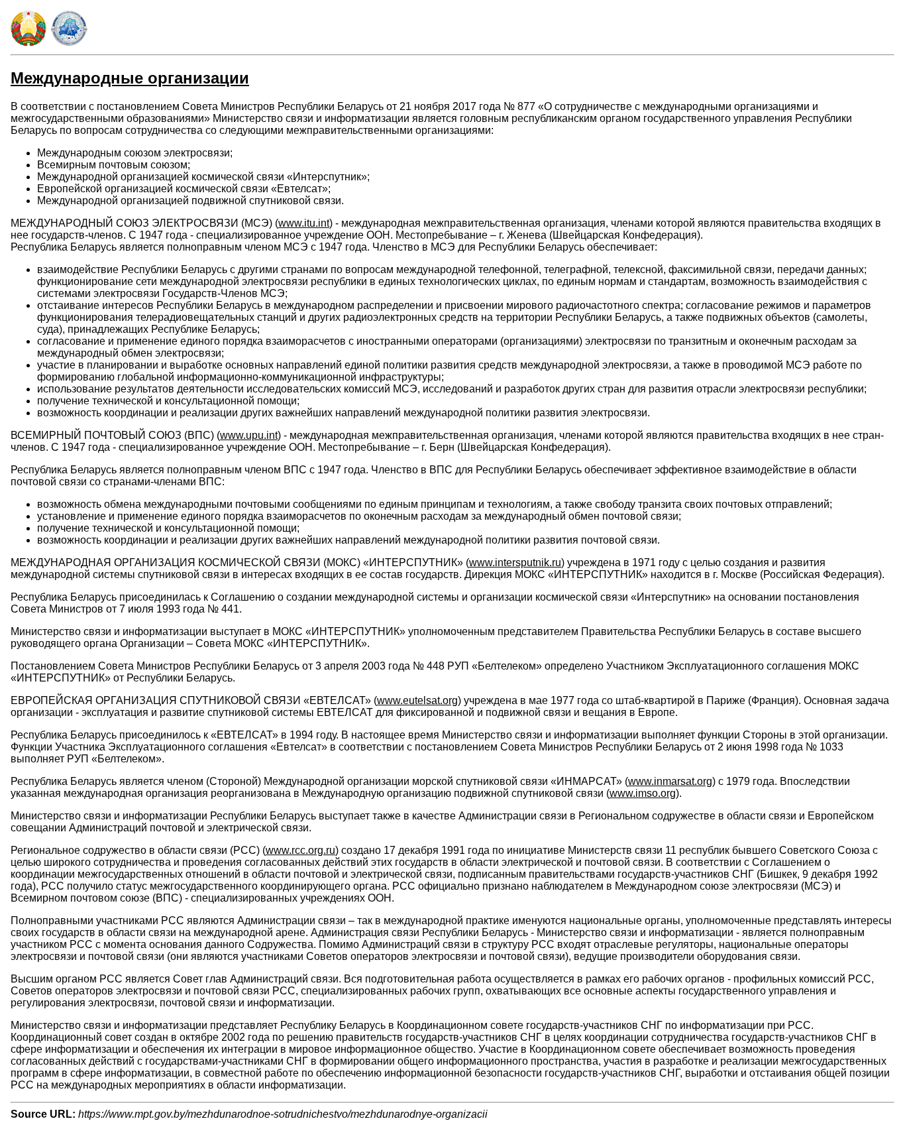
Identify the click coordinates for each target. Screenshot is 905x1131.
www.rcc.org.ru (300, 850)
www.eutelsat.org (417, 700)
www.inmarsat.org (670, 781)
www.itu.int (303, 223)
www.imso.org (643, 793)
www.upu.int (249, 435)
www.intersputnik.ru (515, 562)
